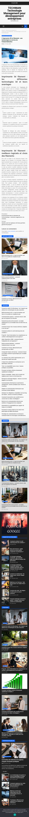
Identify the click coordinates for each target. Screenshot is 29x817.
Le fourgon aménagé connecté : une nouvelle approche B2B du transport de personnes (5, 559)
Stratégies (5, 436)
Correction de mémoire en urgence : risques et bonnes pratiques (14, 750)
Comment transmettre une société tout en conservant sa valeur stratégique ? (14, 702)
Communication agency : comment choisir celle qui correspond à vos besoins (14, 473)
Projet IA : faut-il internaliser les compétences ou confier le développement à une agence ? (14, 660)
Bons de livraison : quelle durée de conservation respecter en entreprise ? (5, 551)
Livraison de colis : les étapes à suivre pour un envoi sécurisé (5, 592)
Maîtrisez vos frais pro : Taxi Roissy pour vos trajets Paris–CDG (5, 584)
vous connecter (11, 231)
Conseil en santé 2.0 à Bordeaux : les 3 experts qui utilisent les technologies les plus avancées (14, 430)
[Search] (22, 26)
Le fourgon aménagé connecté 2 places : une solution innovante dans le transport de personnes (5, 567)
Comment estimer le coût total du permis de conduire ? (5, 542)
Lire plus (5, 771)
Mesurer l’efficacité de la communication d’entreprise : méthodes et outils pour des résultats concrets (14, 724)
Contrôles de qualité (7, 756)
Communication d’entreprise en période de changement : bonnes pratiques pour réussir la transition (14, 384)
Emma (3, 43)
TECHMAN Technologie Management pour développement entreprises (14, 13)
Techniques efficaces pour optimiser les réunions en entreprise (5, 802)
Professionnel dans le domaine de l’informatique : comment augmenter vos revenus (13, 216)
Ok (14, 814)
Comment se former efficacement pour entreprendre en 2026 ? (14, 289)
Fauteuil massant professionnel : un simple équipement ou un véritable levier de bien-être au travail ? (14, 322)
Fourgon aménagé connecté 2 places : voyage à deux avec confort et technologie (5, 601)
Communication (6, 479)
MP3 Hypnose (25, 26)
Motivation (5, 501)
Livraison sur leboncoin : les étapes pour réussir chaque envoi (5, 576)
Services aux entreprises (6, 35)
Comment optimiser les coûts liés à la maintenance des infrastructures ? (5, 785)
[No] (27, 812)
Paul (3, 763)
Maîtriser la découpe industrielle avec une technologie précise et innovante (5, 794)
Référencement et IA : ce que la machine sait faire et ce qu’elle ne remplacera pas (14, 246)
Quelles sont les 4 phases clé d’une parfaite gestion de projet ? (13, 223)
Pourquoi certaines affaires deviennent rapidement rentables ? (14, 681)
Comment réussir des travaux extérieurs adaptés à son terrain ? (14, 638)
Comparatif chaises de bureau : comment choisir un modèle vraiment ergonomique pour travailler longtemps (14, 353)
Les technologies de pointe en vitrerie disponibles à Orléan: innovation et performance (5, 777)
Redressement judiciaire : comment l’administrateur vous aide (14, 267)
